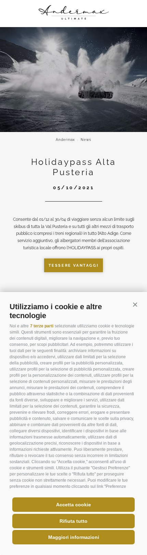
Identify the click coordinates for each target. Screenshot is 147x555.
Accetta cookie (73, 504)
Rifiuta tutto (73, 521)
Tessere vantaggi (74, 265)
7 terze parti (41, 326)
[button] (135, 304)
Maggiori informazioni (73, 537)
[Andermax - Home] (74, 18)
